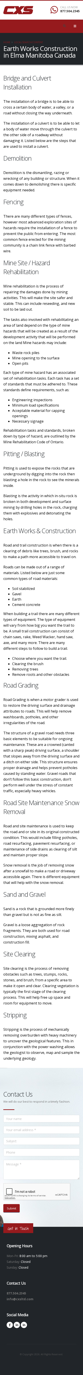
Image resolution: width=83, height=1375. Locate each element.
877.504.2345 (70, 11)
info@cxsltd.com (20, 1299)
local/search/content (28, 42)
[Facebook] (10, 1325)
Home (6, 42)
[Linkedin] (17, 1325)
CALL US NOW (69, 7)
